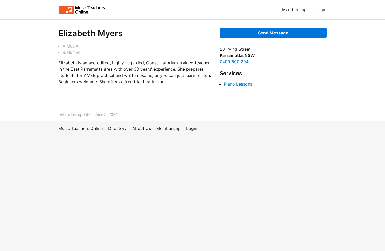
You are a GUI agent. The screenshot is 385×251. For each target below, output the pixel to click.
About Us (141, 128)
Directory (117, 128)
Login (320, 9)
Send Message (273, 32)
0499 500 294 (234, 61)
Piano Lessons (238, 84)
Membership (294, 9)
